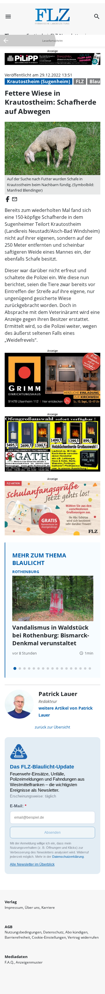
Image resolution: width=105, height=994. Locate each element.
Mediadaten (16, 956)
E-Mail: (18, 806)
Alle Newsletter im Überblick (32, 864)
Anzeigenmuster (29, 962)
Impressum (14, 907)
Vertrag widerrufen (83, 937)
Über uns (32, 907)
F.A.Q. (9, 962)
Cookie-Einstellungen (49, 937)
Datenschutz (53, 932)
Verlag (11, 901)
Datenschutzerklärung (68, 856)
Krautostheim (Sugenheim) (38, 81)
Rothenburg (25, 571)
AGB (9, 926)
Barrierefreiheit (17, 937)
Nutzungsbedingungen (23, 932)
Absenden (52, 833)
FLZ (80, 81)
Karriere (48, 907)
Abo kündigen (76, 932)
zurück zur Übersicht (52, 727)
